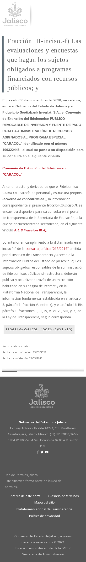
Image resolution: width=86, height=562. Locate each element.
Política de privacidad (44, 516)
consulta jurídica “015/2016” (47, 248)
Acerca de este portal (26, 496)
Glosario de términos (63, 496)
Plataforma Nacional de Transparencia (44, 509)
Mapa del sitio (44, 502)
